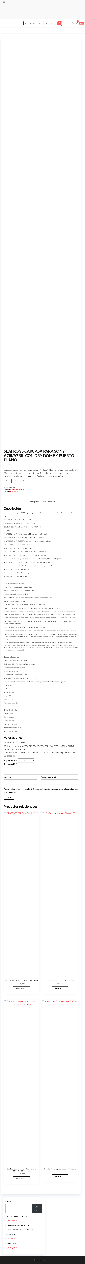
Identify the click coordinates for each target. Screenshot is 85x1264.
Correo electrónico (50, 777)
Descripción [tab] (34, 501)
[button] (79, 23)
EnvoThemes (46, 1260)
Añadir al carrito (19, 481)
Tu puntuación (11, 760)
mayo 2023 (10, 1238)
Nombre (8, 777)
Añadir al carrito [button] (21, 988)
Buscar (8, 1201)
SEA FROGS (14, 491)
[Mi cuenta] (72, 23)
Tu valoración (10, 764)
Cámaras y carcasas (17, 489)
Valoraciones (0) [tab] (48, 501)
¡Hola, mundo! (11, 1220)
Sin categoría (11, 1247)
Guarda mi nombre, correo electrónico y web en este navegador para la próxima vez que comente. (41, 791)
